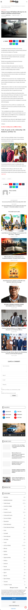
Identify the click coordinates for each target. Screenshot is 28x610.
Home (2, 6)
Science (14, 563)
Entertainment (14, 524)
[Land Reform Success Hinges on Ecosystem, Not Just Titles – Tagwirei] (14, 222)
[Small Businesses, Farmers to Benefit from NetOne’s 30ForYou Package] (14, 270)
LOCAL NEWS (14, 545)
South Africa (14, 569)
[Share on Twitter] (17, 41)
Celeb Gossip (14, 503)
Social (14, 566)
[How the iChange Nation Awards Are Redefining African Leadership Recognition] (14, 342)
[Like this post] (11, 41)
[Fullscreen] (23, 435)
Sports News (14, 578)
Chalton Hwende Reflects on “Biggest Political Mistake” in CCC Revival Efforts (18, 479)
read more (3, 174)
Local (14, 542)
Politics (14, 560)
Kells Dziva (8, 15)
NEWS (14, 551)
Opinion (14, 554)
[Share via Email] (16, 44)
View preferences (14, 605)
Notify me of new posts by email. (8, 393)
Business (14, 497)
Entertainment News (14, 527)
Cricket (14, 509)
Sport (14, 572)
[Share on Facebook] (14, 41)
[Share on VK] (11, 44)
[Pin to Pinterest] (20, 41)
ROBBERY (9, 178)
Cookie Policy (13, 608)
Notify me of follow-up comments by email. (10, 389)
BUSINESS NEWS (14, 500)
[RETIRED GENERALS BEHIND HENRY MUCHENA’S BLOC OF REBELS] (14, 294)
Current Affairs (14, 518)
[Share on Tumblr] (23, 41)
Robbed (3, 178)
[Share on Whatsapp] (14, 44)
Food (14, 530)
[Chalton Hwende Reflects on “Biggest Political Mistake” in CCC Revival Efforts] (14, 318)
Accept (14, 598)
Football (14, 533)
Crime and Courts (14, 515)
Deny (14, 602)
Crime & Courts (14, 512)
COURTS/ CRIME (14, 506)
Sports (14, 575)
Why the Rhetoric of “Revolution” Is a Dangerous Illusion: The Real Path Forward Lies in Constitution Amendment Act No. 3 (18, 455)
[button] (26, 587)
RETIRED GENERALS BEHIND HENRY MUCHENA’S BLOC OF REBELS (18, 471)
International (14, 536)
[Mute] (21, 435)
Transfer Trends (14, 584)
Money (14, 548)
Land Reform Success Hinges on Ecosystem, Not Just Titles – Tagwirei (18, 446)
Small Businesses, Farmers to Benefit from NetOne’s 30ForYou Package (18, 463)
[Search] (26, 1)
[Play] (4, 435)
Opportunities (14, 557)
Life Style (14, 539)
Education (14, 521)
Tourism (14, 581)
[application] (14, 429)
